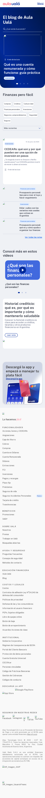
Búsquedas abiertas (11, 543)
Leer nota (11, 335)
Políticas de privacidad (12, 600)
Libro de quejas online (12, 617)
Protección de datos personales (16, 654)
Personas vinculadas (11, 667)
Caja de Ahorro (9, 439)
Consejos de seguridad (12, 558)
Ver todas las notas (33, 237)
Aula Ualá (6, 574)
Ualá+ (5, 519)
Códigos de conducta (11, 680)
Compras (6, 448)
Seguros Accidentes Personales (16, 496)
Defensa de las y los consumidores (17, 604)
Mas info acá (32, 734)
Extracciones (8, 465)
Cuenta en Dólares (10, 452)
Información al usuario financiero (17, 608)
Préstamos (7, 487)
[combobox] (22, 29)
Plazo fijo (6, 483)
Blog (4, 578)
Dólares (5, 461)
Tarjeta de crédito (10, 500)
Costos (5, 588)
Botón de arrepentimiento (14, 625)
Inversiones (7, 474)
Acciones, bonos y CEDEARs (14, 431)
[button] (22, 161)
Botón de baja (8, 621)
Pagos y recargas (10, 478)
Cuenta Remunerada (11, 457)
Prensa (5, 534)
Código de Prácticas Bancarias (16, 671)
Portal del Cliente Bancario (14, 650)
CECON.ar (6, 662)
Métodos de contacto (12, 563)
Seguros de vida (9, 491)
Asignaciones (8, 435)
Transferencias (9, 504)
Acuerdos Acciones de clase (14, 630)
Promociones (8, 514)
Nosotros (6, 530)
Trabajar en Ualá (9, 539)
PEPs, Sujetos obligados (13, 612)
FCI (4, 470)
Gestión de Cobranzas (12, 675)
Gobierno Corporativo (12, 641)
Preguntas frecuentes (12, 554)
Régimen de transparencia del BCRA (18, 645)
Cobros (5, 444)
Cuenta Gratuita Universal (14, 658)
